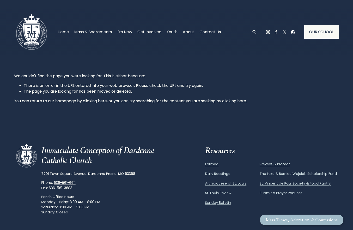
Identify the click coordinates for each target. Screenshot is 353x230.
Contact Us (210, 32)
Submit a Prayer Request (281, 193)
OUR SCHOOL (321, 32)
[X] (284, 32)
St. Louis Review (218, 193)
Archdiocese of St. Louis (225, 183)
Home (63, 32)
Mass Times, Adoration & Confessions (302, 220)
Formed (212, 164)
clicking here (95, 101)
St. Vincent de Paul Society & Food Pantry (295, 183)
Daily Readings (217, 173)
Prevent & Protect (275, 164)
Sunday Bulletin (218, 202)
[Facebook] (276, 32)
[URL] (293, 32)
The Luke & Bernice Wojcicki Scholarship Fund (298, 173)
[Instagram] (268, 32)
